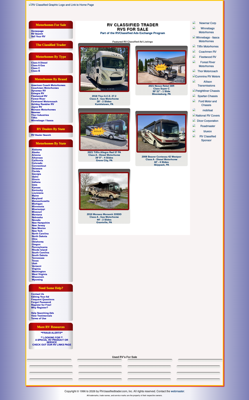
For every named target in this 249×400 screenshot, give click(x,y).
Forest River (38, 98)
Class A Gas (38, 65)
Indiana (36, 182)
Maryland (37, 198)
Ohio (34, 239)
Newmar (35, 112)
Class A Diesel (39, 62)
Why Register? (39, 307)
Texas (35, 260)
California (37, 160)
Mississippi (38, 209)
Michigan (37, 203)
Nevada (36, 220)
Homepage (37, 31)
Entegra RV (37, 93)
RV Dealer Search (41, 135)
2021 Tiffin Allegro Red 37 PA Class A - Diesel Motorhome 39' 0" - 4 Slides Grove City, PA (104, 156)
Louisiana (37, 193)
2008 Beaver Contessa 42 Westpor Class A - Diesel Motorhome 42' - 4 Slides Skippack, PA (161, 160)
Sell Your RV (38, 36)
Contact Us (37, 294)
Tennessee (38, 258)
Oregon (36, 244)
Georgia (36, 174)
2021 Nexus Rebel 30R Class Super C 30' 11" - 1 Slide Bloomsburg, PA (161, 90)
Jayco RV (36, 107)
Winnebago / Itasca (42, 120)
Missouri (37, 211)
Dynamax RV (38, 90)
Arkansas (37, 157)
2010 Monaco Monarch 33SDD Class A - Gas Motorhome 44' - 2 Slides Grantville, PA (104, 218)
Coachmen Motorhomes (45, 88)
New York (37, 230)
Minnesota (38, 206)
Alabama (37, 149)
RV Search (37, 33)
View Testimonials (41, 315)
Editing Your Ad (40, 296)
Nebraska (37, 217)
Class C (35, 68)
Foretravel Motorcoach (44, 101)
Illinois (36, 179)
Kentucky (37, 190)
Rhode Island (39, 249)
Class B (35, 70)
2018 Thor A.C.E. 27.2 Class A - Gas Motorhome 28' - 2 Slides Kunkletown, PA (104, 100)
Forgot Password (41, 302)
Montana (37, 214)
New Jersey (38, 225)
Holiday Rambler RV (42, 104)
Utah (34, 263)
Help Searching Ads (42, 313)
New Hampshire (41, 222)
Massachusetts (40, 201)
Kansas (36, 187)
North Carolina (40, 233)
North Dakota (39, 236)
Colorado (37, 163)
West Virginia (39, 274)
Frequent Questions (42, 299)
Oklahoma (38, 241)
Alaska (36, 152)
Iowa (34, 184)
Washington (39, 271)
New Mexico (39, 228)
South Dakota (40, 255)
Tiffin (34, 117)
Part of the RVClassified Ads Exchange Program (132, 33)
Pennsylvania (39, 247)
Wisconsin (38, 277)
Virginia (36, 268)
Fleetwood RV (39, 96)
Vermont (36, 266)
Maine (35, 195)
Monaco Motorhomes (43, 109)
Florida (36, 171)
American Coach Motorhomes (48, 85)
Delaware (37, 168)
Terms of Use (38, 318)
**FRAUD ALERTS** (52, 332)
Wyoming (37, 279)
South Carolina (40, 252)
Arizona (36, 155)
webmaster (177, 391)
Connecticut (39, 165)
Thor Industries (40, 115)
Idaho (35, 176)
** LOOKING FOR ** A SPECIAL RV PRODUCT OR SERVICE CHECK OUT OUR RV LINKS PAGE (51, 341)
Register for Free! (41, 304)
